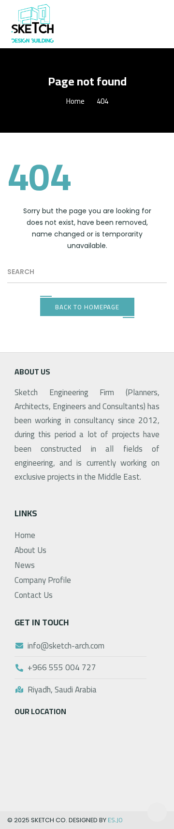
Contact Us (33, 595)
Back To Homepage (87, 307)
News (24, 565)
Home (75, 101)
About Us (30, 550)
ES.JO (115, 820)
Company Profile (42, 580)
